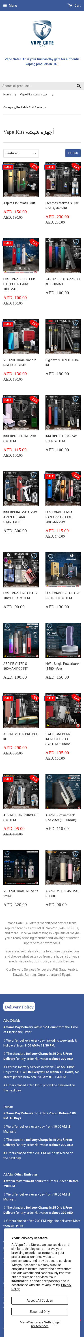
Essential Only (40, 1311)
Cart (77, 5)
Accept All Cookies (40, 1300)
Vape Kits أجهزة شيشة (34, 94)
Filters (73, 153)
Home (7, 94)
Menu (13, 6)
